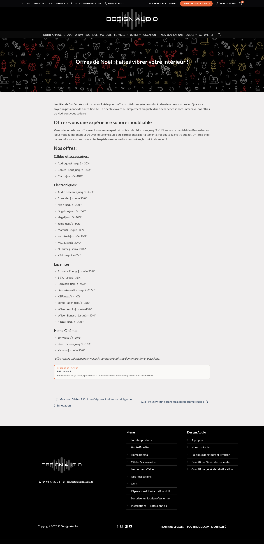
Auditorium (75, 34)
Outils (134, 34)
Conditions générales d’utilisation (212, 469)
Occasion (149, 34)
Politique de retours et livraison (210, 454)
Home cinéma (139, 454)
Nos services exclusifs (163, 3)
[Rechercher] (218, 34)
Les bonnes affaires (142, 469)
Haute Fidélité (140, 447)
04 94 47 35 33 (116, 3)
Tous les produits (141, 440)
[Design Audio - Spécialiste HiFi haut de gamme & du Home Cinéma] (132, 19)
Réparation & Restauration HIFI (150, 491)
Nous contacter (200, 447)
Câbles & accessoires (143, 462)
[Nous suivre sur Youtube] (130, 526)
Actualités (206, 34)
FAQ (134, 483)
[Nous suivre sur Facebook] (117, 526)
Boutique (91, 34)
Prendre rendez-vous (196, 3)
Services (119, 34)
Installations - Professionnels (149, 505)
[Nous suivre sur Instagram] (121, 526)
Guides (190, 34)
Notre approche (54, 34)
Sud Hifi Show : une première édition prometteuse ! (172, 401)
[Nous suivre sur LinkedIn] (126, 526)
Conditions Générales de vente (210, 462)
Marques (106, 34)
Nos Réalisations (172, 34)
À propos (197, 440)
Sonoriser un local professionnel (150, 498)
